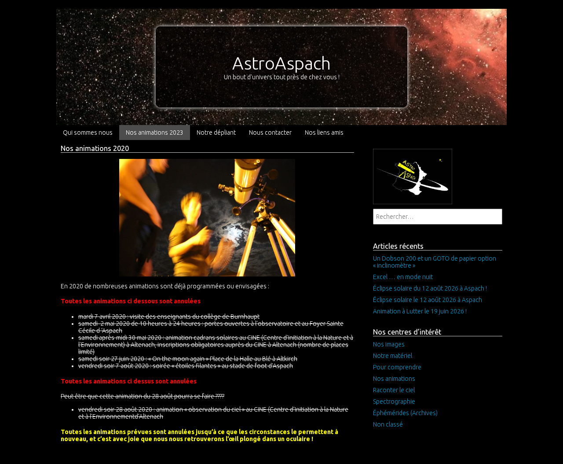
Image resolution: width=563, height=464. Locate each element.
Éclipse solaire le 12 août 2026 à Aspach (427, 299)
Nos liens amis (324, 132)
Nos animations (394, 378)
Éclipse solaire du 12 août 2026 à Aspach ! (430, 288)
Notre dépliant (216, 132)
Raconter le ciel (394, 390)
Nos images (389, 344)
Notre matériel (392, 355)
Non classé (388, 424)
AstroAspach (281, 63)
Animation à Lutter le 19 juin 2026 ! (420, 311)
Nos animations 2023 (154, 132)
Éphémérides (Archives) (405, 412)
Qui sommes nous (88, 132)
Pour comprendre (397, 367)
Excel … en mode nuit (403, 276)
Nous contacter (270, 132)
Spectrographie (394, 401)
